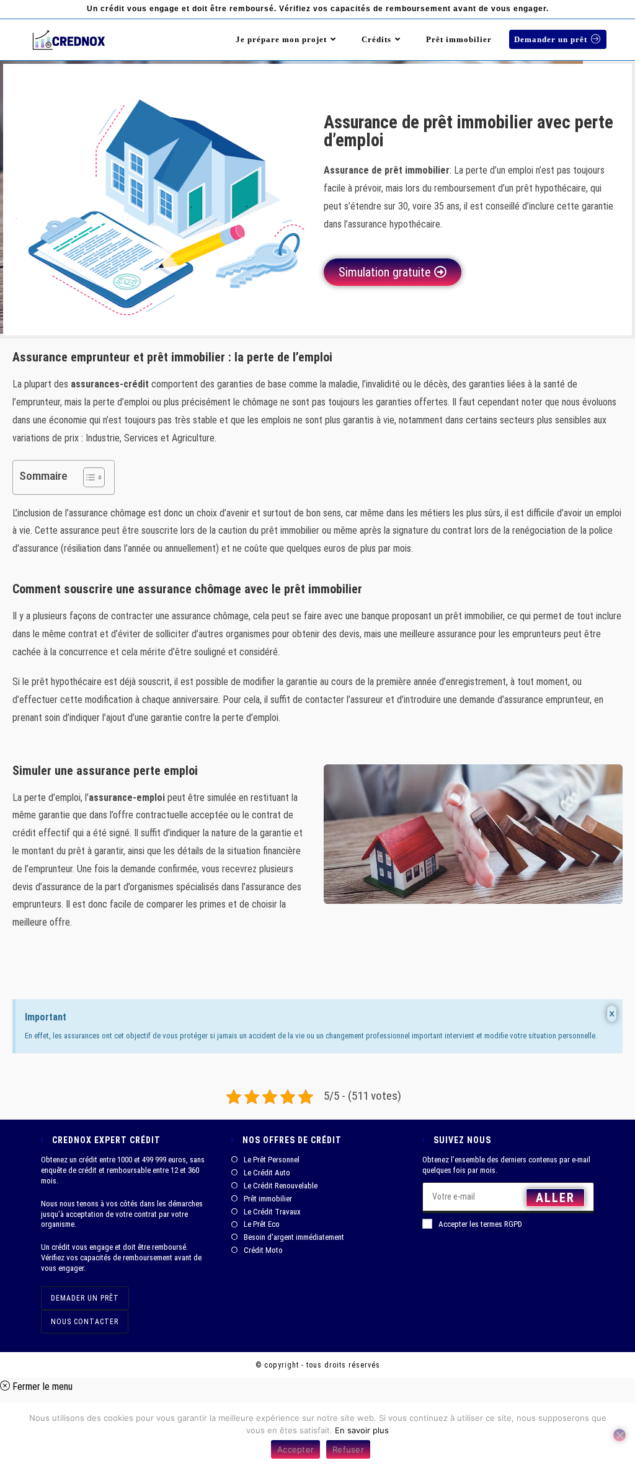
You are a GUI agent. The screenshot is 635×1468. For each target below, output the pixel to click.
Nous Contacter (84, 1321)
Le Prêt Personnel (272, 1159)
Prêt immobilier (268, 1198)
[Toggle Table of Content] (88, 477)
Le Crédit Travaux (272, 1211)
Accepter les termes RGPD (480, 1224)
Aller (555, 1197)
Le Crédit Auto (267, 1172)
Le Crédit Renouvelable (281, 1185)
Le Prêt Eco (262, 1224)
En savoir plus (362, 1430)
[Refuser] (619, 1435)
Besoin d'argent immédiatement (294, 1237)
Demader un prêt (85, 1298)
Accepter (295, 1449)
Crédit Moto (263, 1250)
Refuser (348, 1449)
